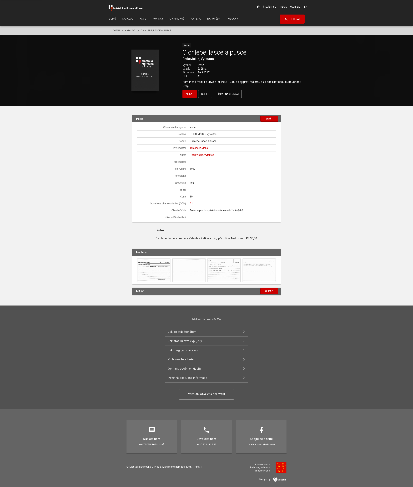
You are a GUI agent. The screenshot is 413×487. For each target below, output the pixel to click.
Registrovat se (290, 6)
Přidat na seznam (228, 94)
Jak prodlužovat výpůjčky (185, 341)
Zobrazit (269, 291)
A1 (191, 203)
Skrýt (269, 118)
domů (116, 30)
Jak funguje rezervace (183, 350)
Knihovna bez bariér (181, 359)
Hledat (292, 19)
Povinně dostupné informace (187, 377)
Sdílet (205, 94)
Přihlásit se (266, 6)
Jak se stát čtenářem (182, 331)
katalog (130, 30)
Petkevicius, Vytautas (198, 59)
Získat (190, 94)
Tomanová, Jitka (199, 148)
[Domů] (125, 8)
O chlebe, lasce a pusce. (156, 30)
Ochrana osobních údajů (184, 368)
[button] (145, 70)
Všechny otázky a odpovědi (206, 394)
